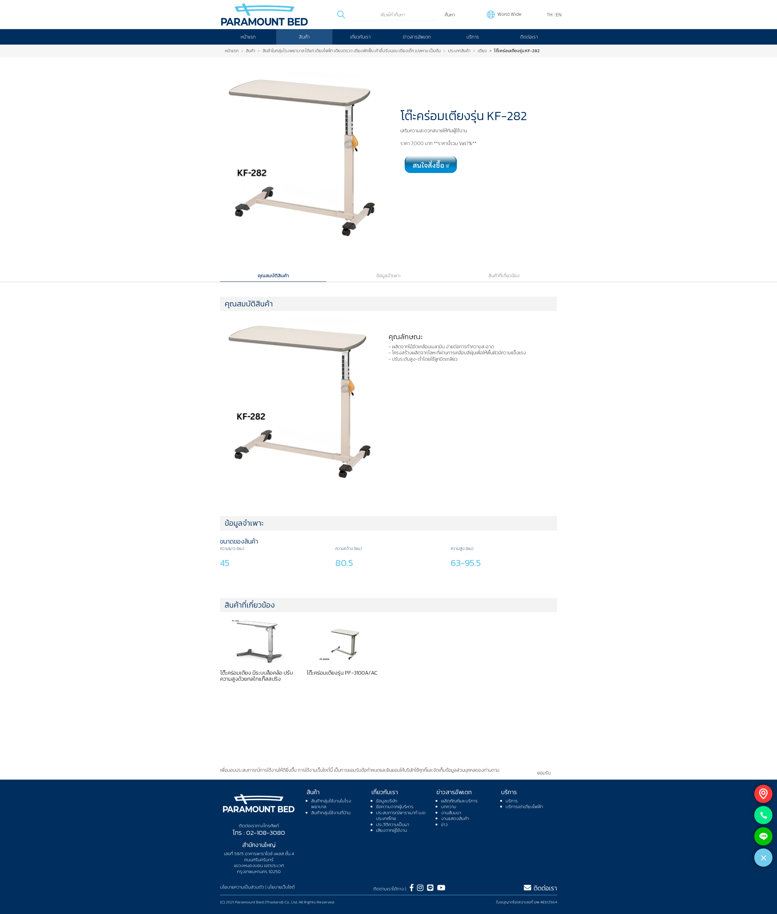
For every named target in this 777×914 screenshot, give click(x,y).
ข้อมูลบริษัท (386, 800)
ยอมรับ (544, 772)
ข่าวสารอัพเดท (417, 36)
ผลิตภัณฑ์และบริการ (459, 800)
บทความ (448, 806)
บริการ (473, 36)
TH (549, 14)
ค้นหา (450, 14)
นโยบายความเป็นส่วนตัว (242, 776)
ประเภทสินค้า (459, 51)
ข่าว (444, 824)
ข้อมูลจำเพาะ (388, 275)
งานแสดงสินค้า (455, 818)
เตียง (482, 51)
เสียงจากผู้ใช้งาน (391, 830)
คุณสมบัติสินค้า (273, 275)
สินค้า (304, 36)
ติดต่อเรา (529, 36)
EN (559, 14)
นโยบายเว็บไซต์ (281, 886)
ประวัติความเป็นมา (392, 824)
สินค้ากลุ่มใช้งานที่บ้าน (331, 812)
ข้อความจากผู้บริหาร (394, 806)
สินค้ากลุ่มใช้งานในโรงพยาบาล (331, 803)
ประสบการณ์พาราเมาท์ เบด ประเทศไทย (401, 815)
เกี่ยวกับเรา (360, 36)
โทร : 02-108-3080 (258, 832)
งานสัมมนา (451, 812)
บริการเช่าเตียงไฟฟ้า (524, 806)
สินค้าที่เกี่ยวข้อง (504, 275)
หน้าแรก (248, 36)
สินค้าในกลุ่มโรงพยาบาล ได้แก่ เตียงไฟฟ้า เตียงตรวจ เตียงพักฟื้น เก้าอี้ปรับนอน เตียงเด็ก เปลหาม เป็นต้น (352, 51)
